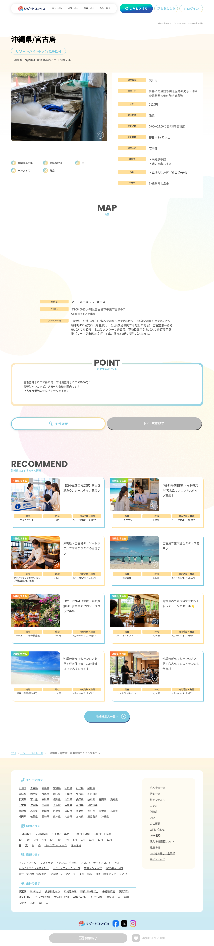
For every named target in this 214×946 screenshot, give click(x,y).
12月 (109, 839)
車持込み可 (70, 891)
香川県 (91, 810)
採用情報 (155, 847)
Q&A (152, 817)
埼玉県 (57, 794)
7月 (67, 839)
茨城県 (22, 794)
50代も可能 (96, 897)
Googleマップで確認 (83, 313)
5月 (52, 839)
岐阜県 (91, 799)
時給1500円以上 (89, 891)
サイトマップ (157, 859)
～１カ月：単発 (60, 834)
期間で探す (73, 8)
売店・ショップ (93, 868)
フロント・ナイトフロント (96, 862)
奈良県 (80, 805)
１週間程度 (25, 834)
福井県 (57, 799)
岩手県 (45, 788)
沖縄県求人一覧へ (107, 716)
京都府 (45, 805)
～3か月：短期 (81, 834)
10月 (91, 839)
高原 (32, 902)
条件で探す (105, 8)
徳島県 (80, 810)
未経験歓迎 (108, 891)
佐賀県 (34, 816)
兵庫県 (68, 805)
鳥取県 (22, 810)
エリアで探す (56, 8)
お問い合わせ (157, 829)
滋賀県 (34, 805)
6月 (60, 839)
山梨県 (68, 799)
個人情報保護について (162, 841)
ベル (117, 862)
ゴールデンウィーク (55, 845)
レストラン (46, 862)
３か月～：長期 (102, 834)
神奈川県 (92, 794)
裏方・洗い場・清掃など (32, 874)
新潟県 (22, 799)
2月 (28, 839)
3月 (36, 839)
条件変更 (61, 423)
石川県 (45, 799)
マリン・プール (27, 862)
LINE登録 (155, 835)
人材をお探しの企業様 (162, 853)
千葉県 (68, 794)
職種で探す (89, 8)
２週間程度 (41, 834)
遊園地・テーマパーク (62, 874)
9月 (83, 839)
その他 (123, 874)
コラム (153, 805)
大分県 (68, 816)
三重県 (22, 805)
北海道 (22, 788)
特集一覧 (155, 793)
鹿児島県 (92, 816)
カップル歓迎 (42, 897)
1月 (21, 839)
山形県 (80, 788)
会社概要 (155, 823)
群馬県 (45, 794)
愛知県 (114, 799)
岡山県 (45, 810)
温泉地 (110, 897)
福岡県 (22, 816)
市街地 (22, 902)
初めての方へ (157, 799)
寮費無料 (124, 891)
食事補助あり (52, 891)
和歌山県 (92, 805)
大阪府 (57, 805)
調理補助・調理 (114, 868)
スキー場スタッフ (106, 874)
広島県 (57, 810)
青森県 (34, 788)
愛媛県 (102, 810)
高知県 (114, 810)
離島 (126, 897)
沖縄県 (153, 183)
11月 (100, 839)
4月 (44, 839)
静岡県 (102, 799)
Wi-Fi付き (35, 891)
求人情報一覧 (157, 787)
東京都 (80, 794)
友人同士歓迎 (61, 897)
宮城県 (57, 788)
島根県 (34, 810)
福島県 (91, 788)
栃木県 (34, 794)
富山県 (34, 799)
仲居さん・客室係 (67, 862)
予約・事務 (85, 874)
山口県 (68, 810)
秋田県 (68, 788)
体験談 (153, 811)
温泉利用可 (25, 897)
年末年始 (76, 845)
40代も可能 (79, 897)
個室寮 (22, 891)
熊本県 (57, 816)
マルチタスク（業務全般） (34, 868)
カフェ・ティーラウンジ (66, 868)
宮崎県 (80, 816)
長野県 (80, 799)
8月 (75, 839)
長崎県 (45, 816)
